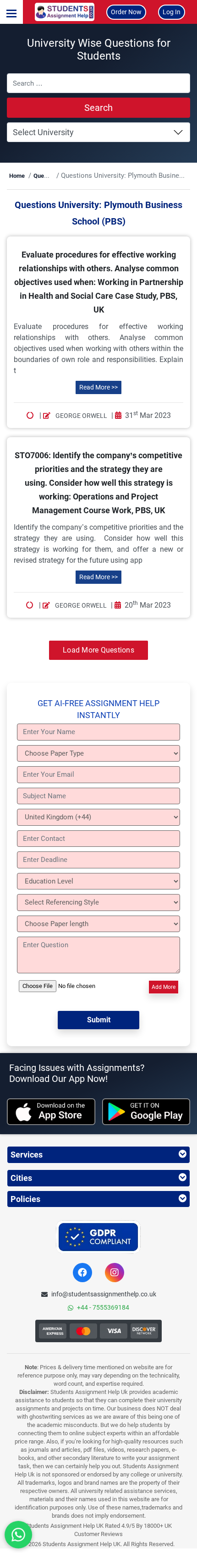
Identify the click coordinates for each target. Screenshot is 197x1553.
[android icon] (146, 1111)
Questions (46, 175)
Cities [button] (21, 1178)
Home (17, 175)
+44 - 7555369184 (103, 1307)
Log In (172, 12)
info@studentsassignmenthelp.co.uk (103, 1294)
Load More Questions (98, 650)
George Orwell (80, 415)
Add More (163, 987)
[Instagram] (114, 1272)
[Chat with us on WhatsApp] (18, 1534)
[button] (11, 12)
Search (98, 107)
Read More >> (98, 387)
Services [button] (27, 1154)
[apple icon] (51, 1111)
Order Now (126, 12)
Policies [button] (25, 1199)
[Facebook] (82, 1272)
